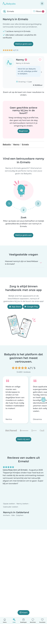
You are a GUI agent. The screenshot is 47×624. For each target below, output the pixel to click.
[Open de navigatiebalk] (42, 3)
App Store (16, 307)
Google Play (32, 307)
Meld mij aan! (23, 439)
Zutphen (19, 515)
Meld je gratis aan (23, 44)
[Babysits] (9, 3)
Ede (13, 515)
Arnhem (6, 515)
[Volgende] (43, 400)
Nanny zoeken (22, 504)
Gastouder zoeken (10, 507)
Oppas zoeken (9, 504)
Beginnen (23, 131)
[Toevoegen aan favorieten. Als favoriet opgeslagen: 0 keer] (40, 60)
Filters (39, 11)
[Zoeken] (4, 11)
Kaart (24, 612)
